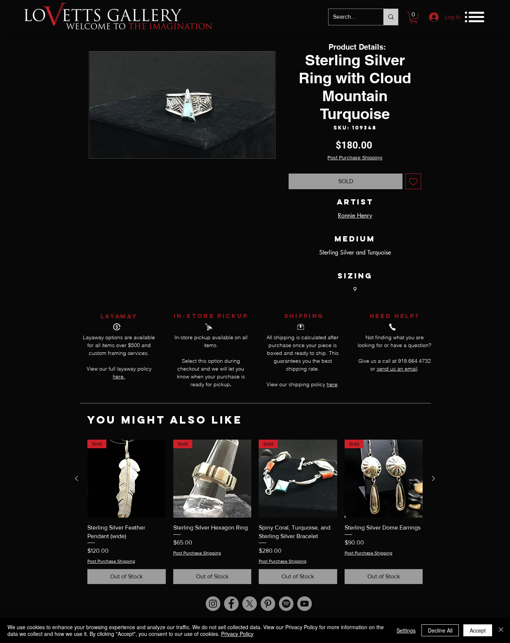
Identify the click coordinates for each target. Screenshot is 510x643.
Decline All (440, 630)
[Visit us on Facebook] (231, 603)
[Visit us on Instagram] (213, 603)
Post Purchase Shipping (354, 157)
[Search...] (390, 17)
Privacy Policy (237, 633)
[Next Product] (433, 478)
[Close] (501, 630)
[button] (413, 17)
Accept (478, 630)
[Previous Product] (76, 478)
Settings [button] (406, 630)
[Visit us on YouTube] (304, 603)
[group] (255, 511)
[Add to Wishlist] (413, 181)
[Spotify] (286, 603)
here (332, 384)
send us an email (397, 368)
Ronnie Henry (355, 215)
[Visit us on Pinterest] (268, 603)
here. (119, 376)
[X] (249, 603)
